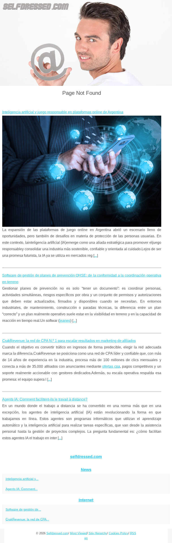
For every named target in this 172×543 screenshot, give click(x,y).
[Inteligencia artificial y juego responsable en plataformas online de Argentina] (81, 171)
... (95, 255)
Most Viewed (78, 533)
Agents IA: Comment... (22, 489)
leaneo (64, 320)
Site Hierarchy (98, 533)
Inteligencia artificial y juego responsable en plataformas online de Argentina (62, 112)
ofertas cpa (111, 366)
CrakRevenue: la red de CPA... (27, 519)
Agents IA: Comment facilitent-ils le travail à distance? (44, 399)
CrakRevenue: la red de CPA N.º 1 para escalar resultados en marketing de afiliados (69, 341)
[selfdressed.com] (86, 43)
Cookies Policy (118, 533)
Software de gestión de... (23, 509)
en (86, 538)
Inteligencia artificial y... (22, 479)
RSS (133, 533)
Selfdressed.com (57, 533)
